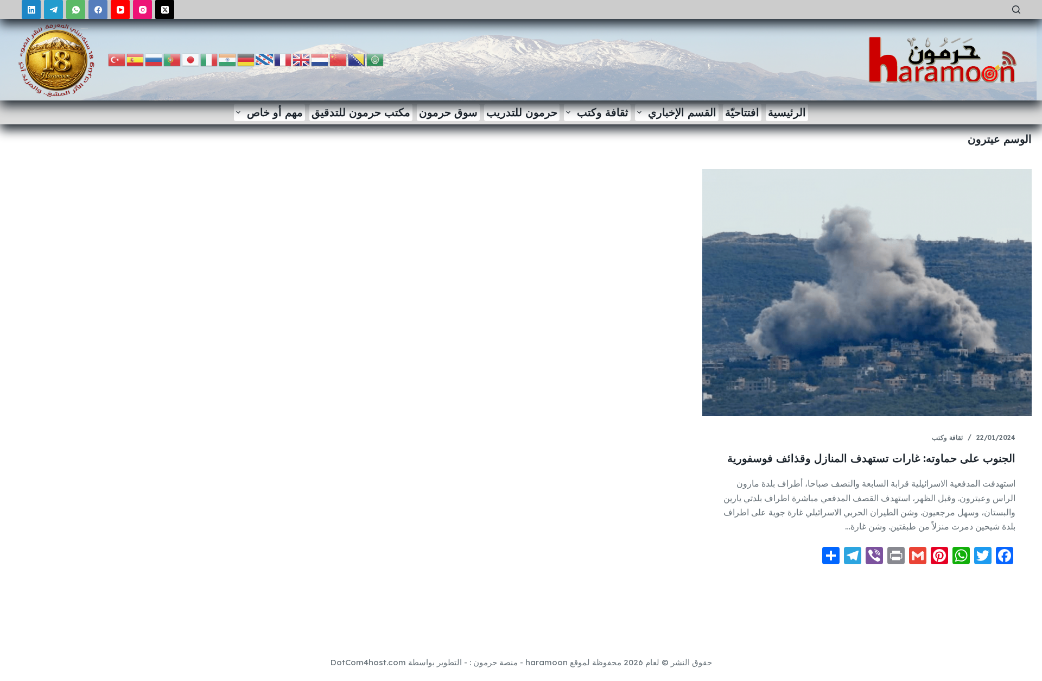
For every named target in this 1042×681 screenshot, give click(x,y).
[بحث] (1016, 9)
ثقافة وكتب (602, 112)
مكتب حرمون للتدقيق (361, 112)
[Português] (172, 59)
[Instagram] (142, 9)
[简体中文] (338, 59)
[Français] (283, 59)
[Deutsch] (246, 59)
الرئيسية (787, 112)
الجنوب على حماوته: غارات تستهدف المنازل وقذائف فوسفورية (871, 458)
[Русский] (154, 59)
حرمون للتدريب (521, 112)
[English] (302, 59)
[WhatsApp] (75, 9)
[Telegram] (53, 9)
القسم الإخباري (682, 112)
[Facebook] (97, 9)
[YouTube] (120, 9)
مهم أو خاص (275, 112)
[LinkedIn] (31, 9)
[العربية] (375, 59)
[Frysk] (265, 59)
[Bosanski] (357, 59)
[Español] (135, 59)
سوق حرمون (448, 112)
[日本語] (191, 59)
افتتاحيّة (742, 112)
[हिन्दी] (228, 59)
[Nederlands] (320, 59)
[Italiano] (209, 59)
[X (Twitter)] (164, 9)
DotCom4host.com (368, 662)
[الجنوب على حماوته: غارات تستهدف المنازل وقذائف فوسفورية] (867, 292)
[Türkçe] (117, 59)
